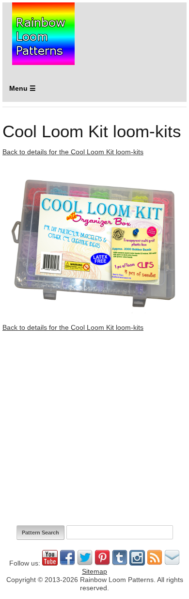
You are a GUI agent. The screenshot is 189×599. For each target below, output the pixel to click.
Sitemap (94, 571)
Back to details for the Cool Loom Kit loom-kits (72, 152)
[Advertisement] (94, 428)
